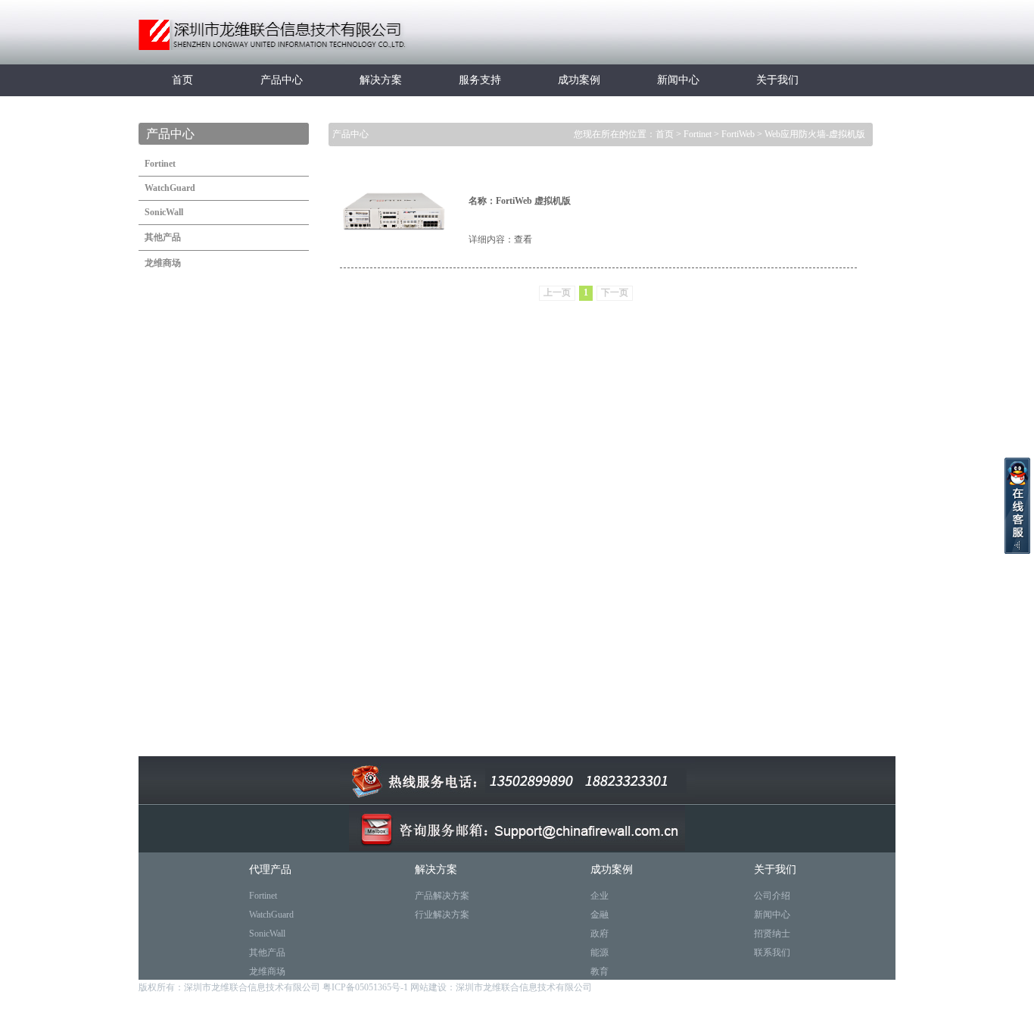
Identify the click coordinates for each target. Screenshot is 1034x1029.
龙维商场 (267, 971)
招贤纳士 (772, 933)
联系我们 (772, 952)
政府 (599, 933)
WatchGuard (271, 914)
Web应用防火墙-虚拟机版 (815, 134)
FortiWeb (738, 134)
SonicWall (267, 933)
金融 (599, 914)
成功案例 (579, 80)
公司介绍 (772, 895)
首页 (182, 80)
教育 (599, 971)
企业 (599, 895)
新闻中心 (678, 80)
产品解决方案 (442, 895)
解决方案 (381, 80)
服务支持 (480, 80)
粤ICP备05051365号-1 (366, 987)
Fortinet (698, 134)
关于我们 (777, 80)
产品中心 (281, 80)
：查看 (518, 239)
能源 (599, 952)
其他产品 (267, 952)
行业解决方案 (442, 914)
